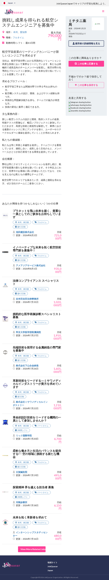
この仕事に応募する (87, 63)
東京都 (26, 222)
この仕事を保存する (87, 85)
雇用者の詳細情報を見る (87, 43)
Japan (50, 570)
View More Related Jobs (33, 549)
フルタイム (18, 37)
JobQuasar (53, 566)
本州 (15, 32)
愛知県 (23, 32)
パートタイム (42, 426)
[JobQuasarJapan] (15, 11)
